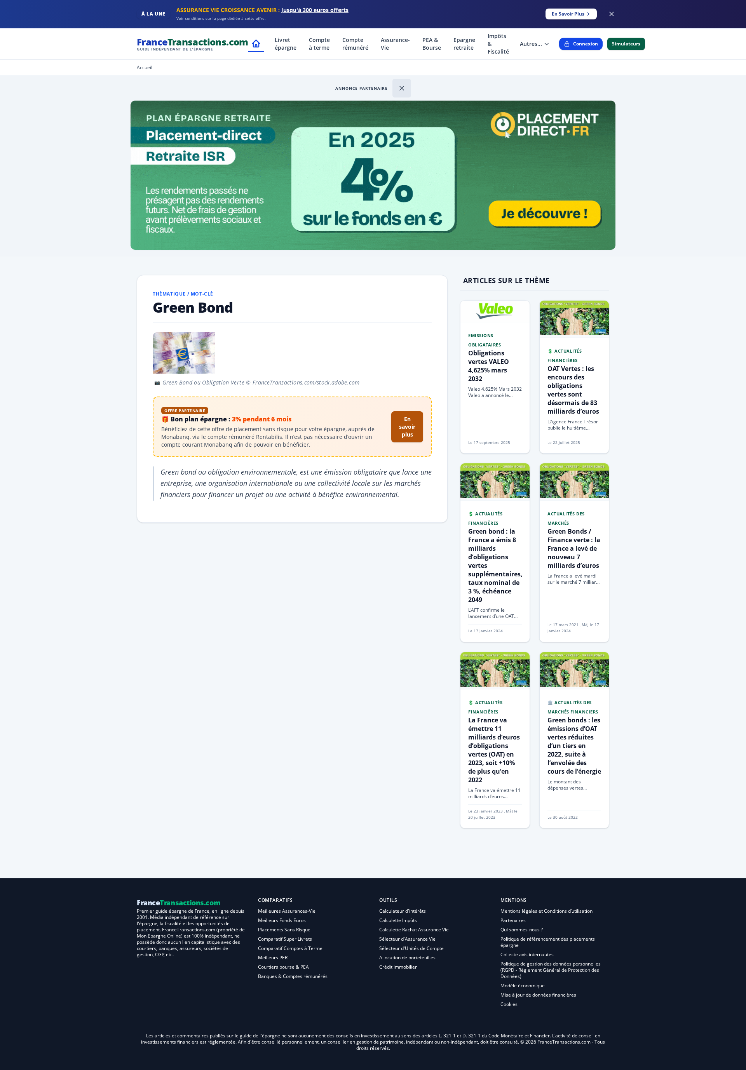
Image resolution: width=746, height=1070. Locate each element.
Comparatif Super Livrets (285, 939)
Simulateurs (626, 43)
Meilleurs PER (273, 957)
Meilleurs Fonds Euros (282, 920)
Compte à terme (319, 43)
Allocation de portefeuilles (407, 957)
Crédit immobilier (398, 967)
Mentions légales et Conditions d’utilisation (546, 911)
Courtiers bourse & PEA (283, 967)
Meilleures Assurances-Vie (286, 911)
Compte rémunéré (355, 43)
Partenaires (513, 920)
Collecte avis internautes (527, 954)
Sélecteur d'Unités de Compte (411, 948)
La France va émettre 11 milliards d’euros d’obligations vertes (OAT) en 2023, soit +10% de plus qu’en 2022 (494, 750)
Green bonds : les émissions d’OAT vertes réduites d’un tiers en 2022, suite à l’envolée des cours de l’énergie (574, 746)
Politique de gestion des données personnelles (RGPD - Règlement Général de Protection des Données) (550, 970)
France (192, 44)
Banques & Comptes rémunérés (293, 976)
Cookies (509, 1004)
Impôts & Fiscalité (498, 43)
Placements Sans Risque (284, 929)
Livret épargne (285, 43)
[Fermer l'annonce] (401, 88)
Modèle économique (522, 985)
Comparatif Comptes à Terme (290, 948)
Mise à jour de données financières (538, 995)
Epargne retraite (464, 43)
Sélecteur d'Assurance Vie (407, 939)
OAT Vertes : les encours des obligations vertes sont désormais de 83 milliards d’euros (573, 390)
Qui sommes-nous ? (521, 929)
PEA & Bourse (431, 43)
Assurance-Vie (395, 43)
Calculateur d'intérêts (402, 911)
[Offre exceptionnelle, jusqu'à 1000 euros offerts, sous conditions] (373, 175)
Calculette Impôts (398, 920)
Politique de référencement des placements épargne (547, 942)
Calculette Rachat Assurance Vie (414, 929)
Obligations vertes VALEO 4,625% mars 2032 (488, 366)
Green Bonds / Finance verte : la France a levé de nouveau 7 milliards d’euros (573, 548)
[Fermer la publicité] (611, 14)
